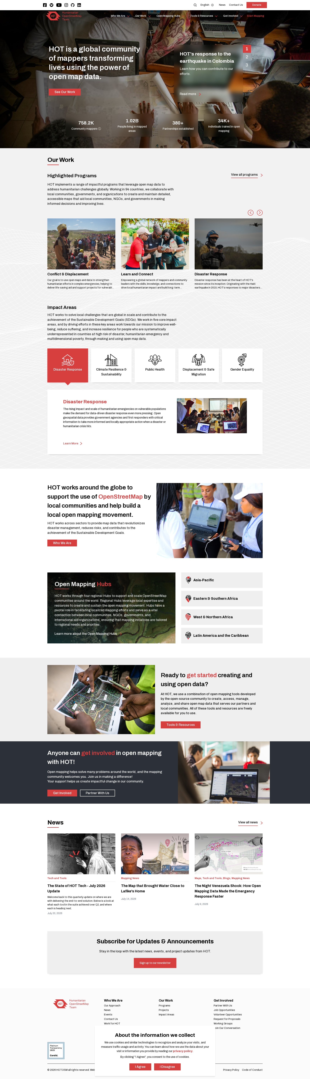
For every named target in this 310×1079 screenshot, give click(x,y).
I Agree (140, 1067)
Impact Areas (166, 1014)
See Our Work (65, 92)
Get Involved (62, 793)
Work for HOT (112, 1023)
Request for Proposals (227, 1019)
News (107, 1010)
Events (108, 1014)
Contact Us (111, 1019)
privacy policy (182, 1051)
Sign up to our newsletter (155, 962)
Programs (164, 1005)
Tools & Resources (180, 725)
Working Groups (223, 1023)
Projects (164, 1010)
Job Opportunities (224, 1010)
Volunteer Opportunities (228, 1014)
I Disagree (167, 1067)
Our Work (166, 1000)
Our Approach (112, 1005)
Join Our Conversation (227, 1028)
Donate (256, 5)
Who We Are (62, 543)
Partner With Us (97, 793)
